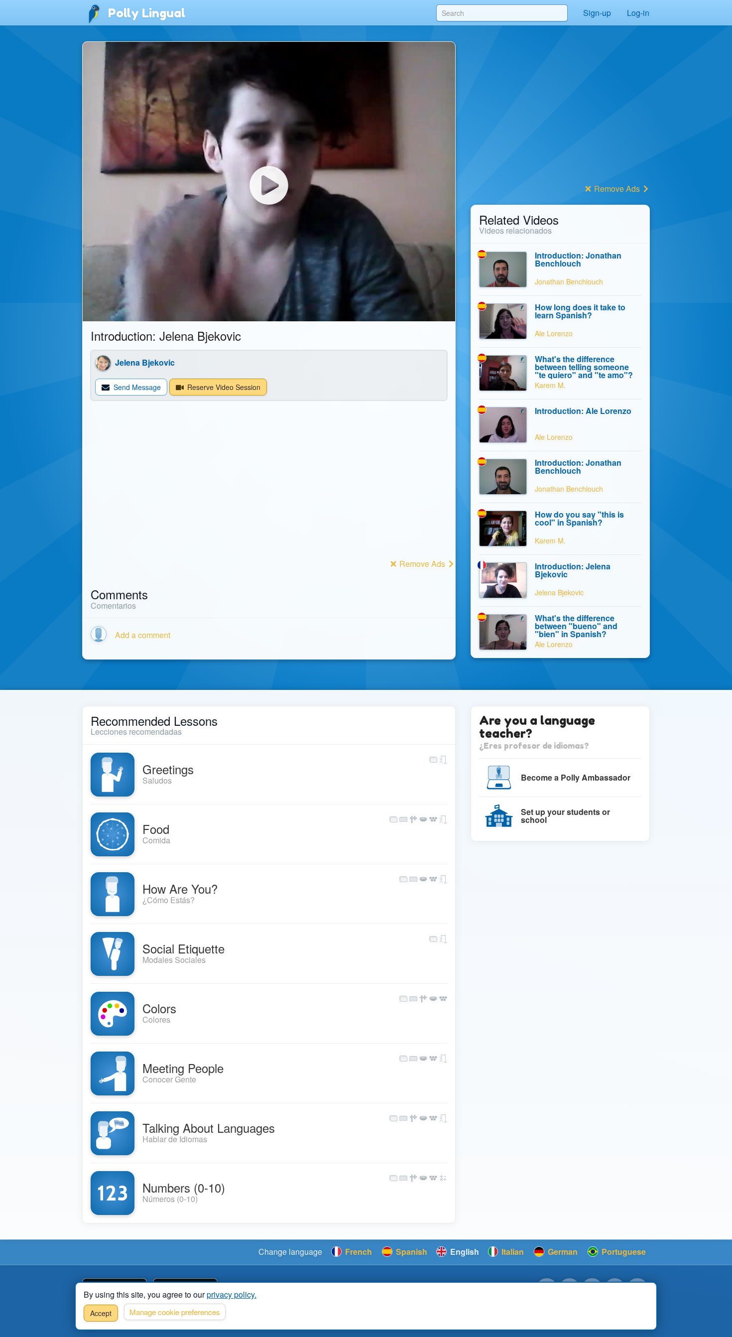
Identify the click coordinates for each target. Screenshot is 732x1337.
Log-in (638, 12)
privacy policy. (231, 1294)
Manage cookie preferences (174, 1312)
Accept (101, 1313)
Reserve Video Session (222, 387)
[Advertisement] (269, 486)
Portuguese (623, 1251)
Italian (511, 1251)
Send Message (136, 387)
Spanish (410, 1251)
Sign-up (597, 12)
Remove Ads (422, 563)
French (357, 1251)
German (562, 1251)
